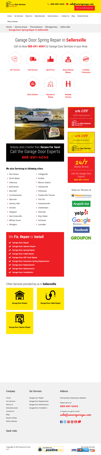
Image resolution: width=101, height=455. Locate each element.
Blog (73, 16)
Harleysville (43, 186)
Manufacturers (40, 16)
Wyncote (13, 199)
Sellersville (65, 27)
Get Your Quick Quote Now (84, 8)
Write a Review (12, 21)
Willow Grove (15, 220)
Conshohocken (15, 195)
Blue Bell (13, 191)
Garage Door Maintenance (39, 404)
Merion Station (44, 182)
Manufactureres (12, 408)
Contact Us (65, 16)
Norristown (14, 174)
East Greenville (15, 216)
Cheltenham (43, 207)
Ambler (41, 178)
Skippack (13, 212)
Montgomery (51, 27)
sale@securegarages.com (82, 4)
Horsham (42, 220)
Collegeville (43, 174)
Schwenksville (44, 203)
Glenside (42, 212)
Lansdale (42, 224)
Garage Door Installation (38, 408)
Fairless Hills (14, 203)
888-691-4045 (57, 4)
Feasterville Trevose (46, 195)
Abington (13, 224)
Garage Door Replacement (39, 401)
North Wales (14, 178)
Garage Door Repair (36, 398)
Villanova (13, 182)
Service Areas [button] (53, 16)
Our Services (18, 16)
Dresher (12, 207)
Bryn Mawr (43, 216)
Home (9, 16)
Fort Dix (41, 199)
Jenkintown (14, 186)
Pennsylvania (36, 27)
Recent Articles (82, 16)
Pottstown (42, 191)
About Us (28, 16)
